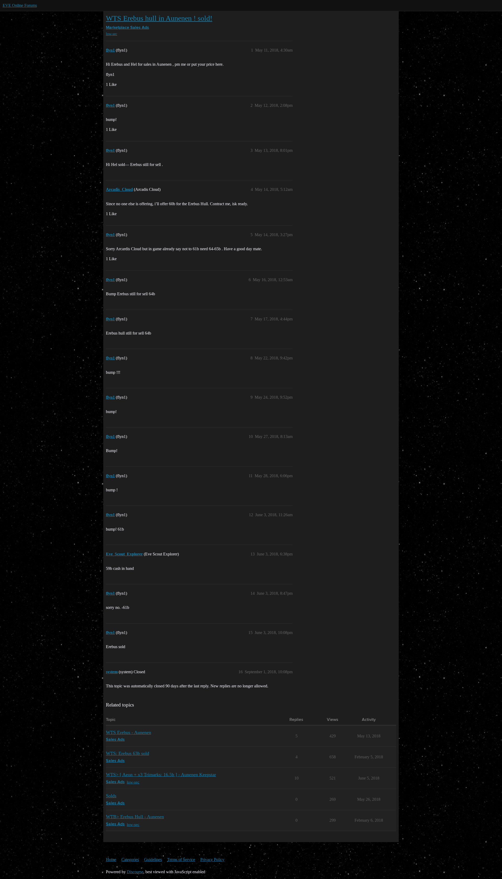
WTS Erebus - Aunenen (128, 732)
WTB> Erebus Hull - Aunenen (135, 816)
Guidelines (153, 859)
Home (111, 859)
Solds (111, 795)
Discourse (135, 872)
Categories (130, 859)
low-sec (111, 34)
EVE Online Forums (20, 5)
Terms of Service (181, 859)
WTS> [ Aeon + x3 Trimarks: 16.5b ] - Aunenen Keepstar (161, 774)
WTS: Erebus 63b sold (127, 753)
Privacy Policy (212, 859)
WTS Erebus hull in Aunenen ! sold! (159, 18)
